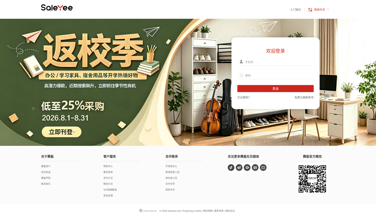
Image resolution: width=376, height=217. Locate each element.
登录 (275, 88)
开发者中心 (171, 166)
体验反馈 (108, 195)
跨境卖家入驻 (172, 172)
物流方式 (108, 183)
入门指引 (295, 9)
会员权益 (46, 172)
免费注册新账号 (304, 97)
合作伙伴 (170, 183)
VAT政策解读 (110, 189)
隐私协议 (230, 210)
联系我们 (46, 183)
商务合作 (170, 189)
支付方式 (108, 177)
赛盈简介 (46, 166)
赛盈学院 (46, 177)
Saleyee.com (175, 210)
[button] (186, 143)
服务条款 (219, 210)
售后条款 (108, 172)
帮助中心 (108, 166)
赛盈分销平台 (57, 7)
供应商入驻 (171, 177)
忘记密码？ (244, 97)
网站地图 (207, 210)
